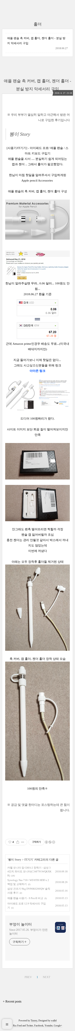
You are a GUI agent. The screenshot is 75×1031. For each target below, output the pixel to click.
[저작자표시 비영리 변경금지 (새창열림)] (49, 842)
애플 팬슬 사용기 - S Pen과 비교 (25, 898)
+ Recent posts (12, 1001)
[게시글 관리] (22, 842)
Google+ (58, 1025)
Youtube (49, 1025)
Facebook (38, 1025)
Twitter (29, 1025)
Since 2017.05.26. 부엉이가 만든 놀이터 (28, 931)
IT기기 (28, 859)
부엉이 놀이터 (20, 924)
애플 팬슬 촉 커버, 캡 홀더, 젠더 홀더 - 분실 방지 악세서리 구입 (36, 41)
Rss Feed (17, 1025)
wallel (54, 1020)
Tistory (34, 1020)
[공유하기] (17, 842)
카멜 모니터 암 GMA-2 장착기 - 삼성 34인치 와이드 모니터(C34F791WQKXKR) (29, 871)
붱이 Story (14, 859)
